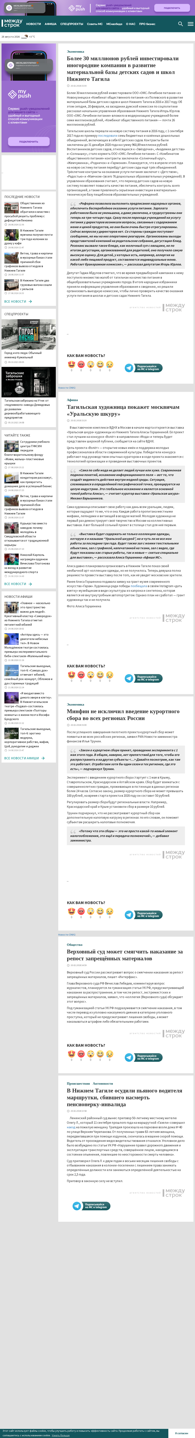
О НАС (130, 24)
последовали (107, 135)
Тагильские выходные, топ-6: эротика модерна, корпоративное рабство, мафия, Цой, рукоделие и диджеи (27, 737)
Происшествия (78, 1083)
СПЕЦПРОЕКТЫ (71, 24)
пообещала (139, 586)
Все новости (15, 301)
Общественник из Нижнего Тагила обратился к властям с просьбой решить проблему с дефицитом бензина (27, 211)
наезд (71, 1127)
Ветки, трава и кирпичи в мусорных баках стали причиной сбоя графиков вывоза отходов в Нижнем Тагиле (28, 261)
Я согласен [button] (181, 1433)
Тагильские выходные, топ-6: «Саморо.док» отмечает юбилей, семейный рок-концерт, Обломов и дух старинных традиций (28, 674)
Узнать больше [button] (61, 1435)
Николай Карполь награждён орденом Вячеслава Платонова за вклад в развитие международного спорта (27, 563)
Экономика (75, 51)
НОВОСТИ (33, 24)
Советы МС (95, 24)
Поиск (180, 24)
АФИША (51, 24)
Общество (74, 945)
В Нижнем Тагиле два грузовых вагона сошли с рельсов (36, 284)
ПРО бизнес (147, 24)
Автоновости (103, 1083)
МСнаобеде (114, 24)
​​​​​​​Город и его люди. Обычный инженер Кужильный (23, 355)
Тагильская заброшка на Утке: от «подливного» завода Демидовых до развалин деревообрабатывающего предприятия (27, 409)
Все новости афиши (21, 758)
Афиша (72, 400)
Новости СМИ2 (66, 387)
